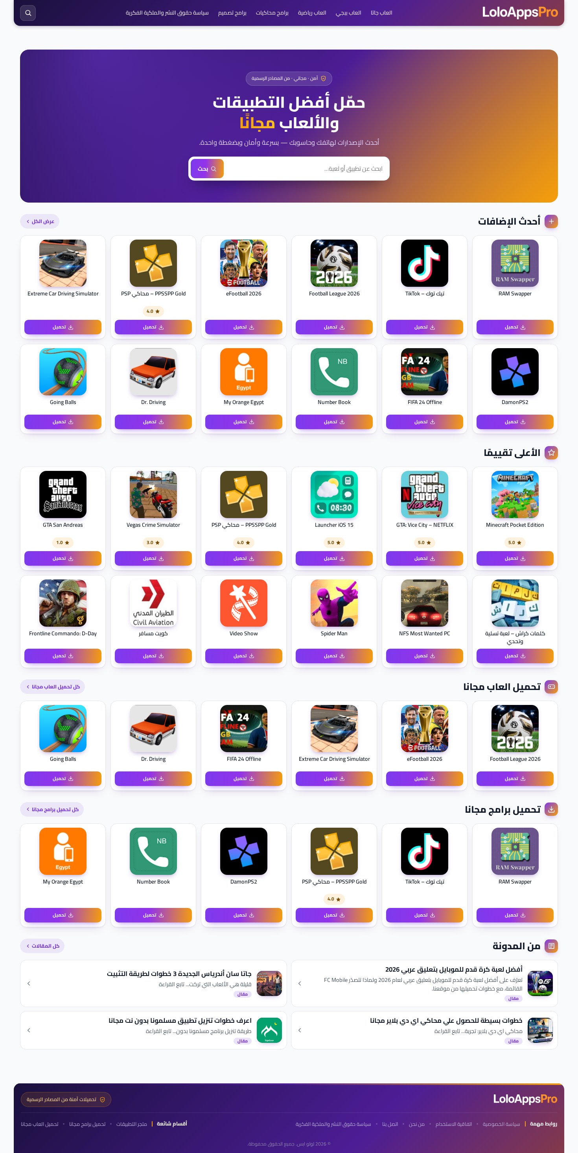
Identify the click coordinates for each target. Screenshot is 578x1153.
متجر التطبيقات (131, 1124)
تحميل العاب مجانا (39, 1124)
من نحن (417, 1124)
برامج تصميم (232, 12)
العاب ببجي (348, 12)
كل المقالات (45, 945)
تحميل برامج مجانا (87, 1124)
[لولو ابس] (520, 13)
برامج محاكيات (272, 12)
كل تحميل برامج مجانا (55, 809)
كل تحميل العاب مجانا (56, 686)
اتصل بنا (390, 1124)
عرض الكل (43, 221)
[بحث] (28, 13)
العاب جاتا (381, 12)
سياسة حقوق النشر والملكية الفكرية (167, 12)
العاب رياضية (312, 12)
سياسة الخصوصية (501, 1124)
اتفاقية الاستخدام (454, 1124)
